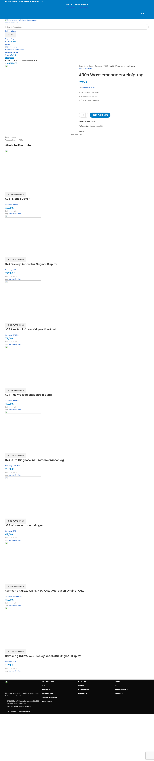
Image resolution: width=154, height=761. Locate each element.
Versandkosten (88, 87)
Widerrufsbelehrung (49, 697)
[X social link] (73, 10)
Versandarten (47, 693)
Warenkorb (82, 693)
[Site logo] (24, 21)
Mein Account (83, 690)
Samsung (98, 66)
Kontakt (81, 686)
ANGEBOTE (12, 63)
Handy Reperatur (121, 690)
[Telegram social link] (83, 10)
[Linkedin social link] (80, 10)
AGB (43, 686)
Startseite (83, 66)
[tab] (77, 135)
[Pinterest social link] (77, 10)
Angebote (118, 693)
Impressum (46, 690)
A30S (106, 66)
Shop (91, 66)
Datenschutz (47, 701)
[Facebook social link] (70, 10)
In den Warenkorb (100, 115)
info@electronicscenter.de (77, 7)
